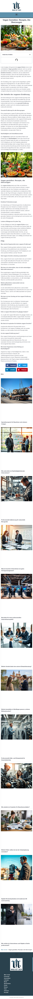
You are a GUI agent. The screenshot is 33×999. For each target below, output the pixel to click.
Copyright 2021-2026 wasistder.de (16, 997)
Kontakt (6, 992)
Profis (5, 985)
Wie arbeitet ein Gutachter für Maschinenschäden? (15, 807)
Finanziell (6, 976)
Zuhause (6, 990)
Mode (5, 981)
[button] (16, 14)
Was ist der (4, 949)
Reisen (6, 987)
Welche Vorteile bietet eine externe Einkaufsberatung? (16, 666)
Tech (5, 988)
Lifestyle (6, 980)
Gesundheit (7, 978)
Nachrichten (7, 983)
